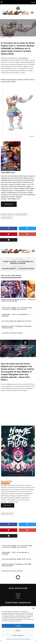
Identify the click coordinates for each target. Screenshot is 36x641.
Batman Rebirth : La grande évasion (18, 268)
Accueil (3, 37)
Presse (18, 596)
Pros (18, 598)
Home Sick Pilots (7, 513)
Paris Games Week (21, 214)
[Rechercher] (34, 2)
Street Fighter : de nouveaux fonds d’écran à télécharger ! (13, 300)
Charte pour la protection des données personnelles (18, 639)
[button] (33, 608)
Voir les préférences (18, 635)
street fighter (6, 217)
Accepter (18, 626)
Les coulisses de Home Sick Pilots (16, 321)
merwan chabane (7, 214)
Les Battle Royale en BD (12, 333)
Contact (18, 594)
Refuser (18, 630)
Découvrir (9, 204)
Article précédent (18, 259)
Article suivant (18, 266)
